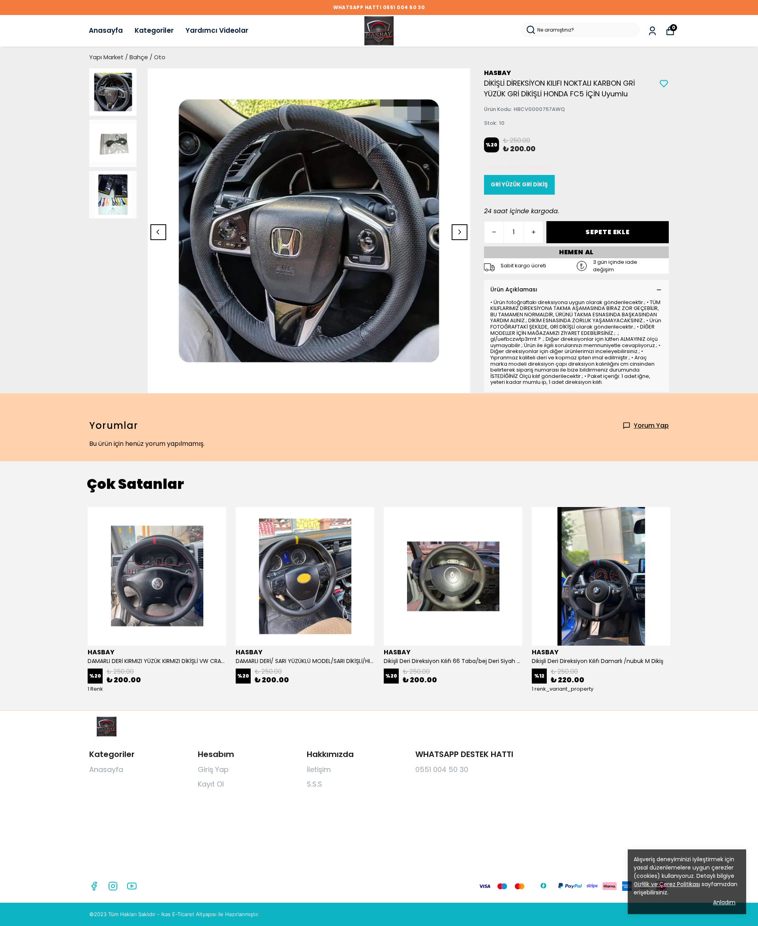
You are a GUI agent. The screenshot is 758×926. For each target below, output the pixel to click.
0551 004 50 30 (441, 769)
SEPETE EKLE (607, 232)
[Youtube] (132, 886)
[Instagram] (113, 886)
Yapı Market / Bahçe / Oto (127, 57)
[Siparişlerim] (652, 31)
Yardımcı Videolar (217, 30)
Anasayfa (106, 30)
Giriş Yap (213, 769)
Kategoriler (154, 30)
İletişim (319, 769)
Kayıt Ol (211, 784)
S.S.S (314, 784)
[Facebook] (94, 886)
